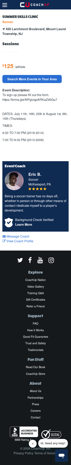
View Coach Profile (19, 241)
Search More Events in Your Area (32, 79)
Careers (36, 411)
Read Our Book (35, 367)
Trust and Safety (35, 343)
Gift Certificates (35, 299)
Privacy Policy (24, 453)
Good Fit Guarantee (35, 337)
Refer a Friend (35, 306)
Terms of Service (46, 453)
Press (35, 404)
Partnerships (35, 398)
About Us (35, 391)
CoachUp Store (35, 374)
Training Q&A (35, 293)
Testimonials (35, 350)
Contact (35, 417)
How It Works (35, 330)
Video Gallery (35, 286)
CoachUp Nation (35, 280)
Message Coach (17, 236)
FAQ (35, 323)
